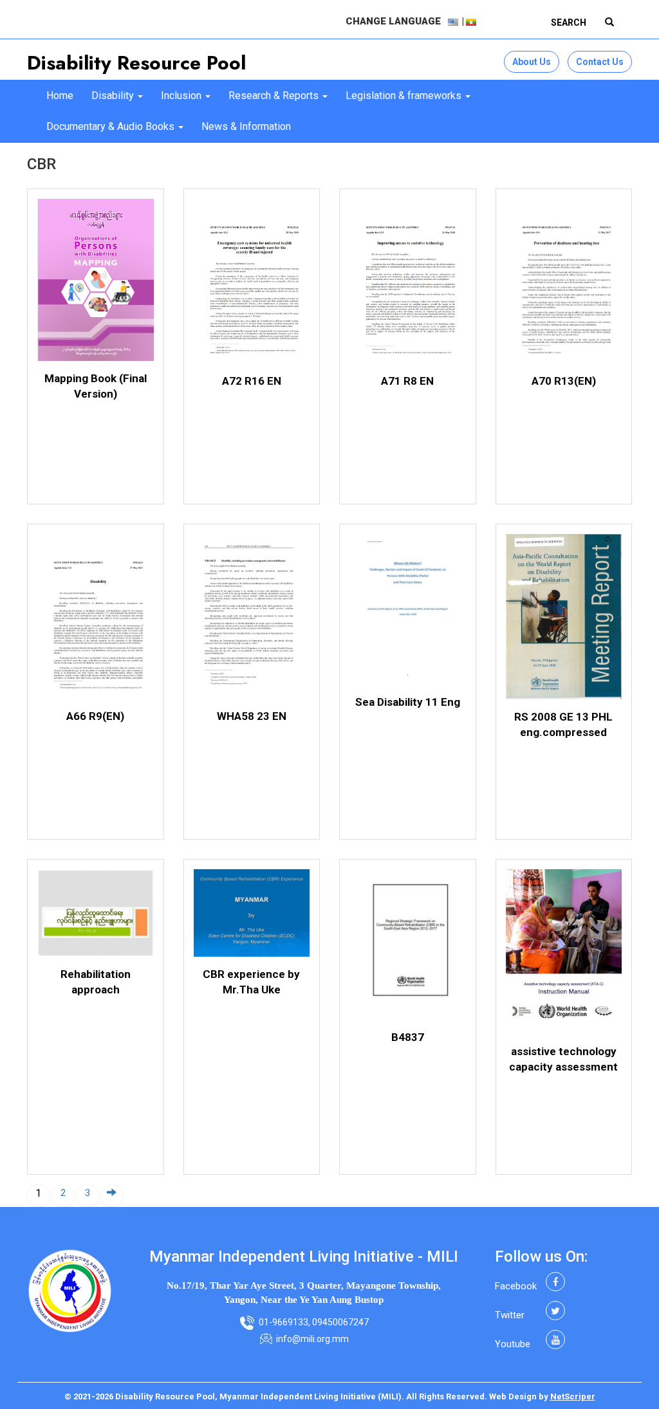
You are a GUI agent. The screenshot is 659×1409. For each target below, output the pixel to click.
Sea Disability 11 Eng (407, 701)
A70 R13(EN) (564, 380)
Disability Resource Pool (136, 63)
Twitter (509, 1315)
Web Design (513, 1396)
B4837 (407, 1037)
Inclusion (182, 95)
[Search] (609, 22)
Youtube (512, 1344)
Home (59, 95)
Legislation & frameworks (405, 95)
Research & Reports (274, 95)
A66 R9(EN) (95, 716)
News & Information (246, 126)
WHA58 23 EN (251, 716)
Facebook (516, 1286)
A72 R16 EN (251, 380)
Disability (113, 95)
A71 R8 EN (407, 380)
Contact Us (600, 62)
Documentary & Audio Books (111, 126)
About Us (531, 62)
